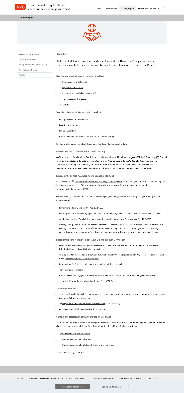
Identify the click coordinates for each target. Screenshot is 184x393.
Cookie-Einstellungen (111, 386)
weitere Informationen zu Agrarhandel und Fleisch (84, 281)
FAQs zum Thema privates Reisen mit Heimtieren (83, 303)
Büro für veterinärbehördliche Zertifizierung (78, 157)
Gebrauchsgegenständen (80, 275)
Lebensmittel (111, 8)
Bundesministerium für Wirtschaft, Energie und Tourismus (88, 345)
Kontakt (54, 378)
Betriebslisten (65, 264)
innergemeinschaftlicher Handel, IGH (82, 258)
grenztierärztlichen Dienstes (93, 309)
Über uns (63, 378)
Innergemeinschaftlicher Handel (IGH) (33, 65)
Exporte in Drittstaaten (27, 59)
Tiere (98, 8)
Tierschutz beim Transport (28, 70)
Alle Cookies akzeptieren (72, 386)
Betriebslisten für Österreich (74, 82)
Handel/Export (127, 8)
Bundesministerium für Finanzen (76, 339)
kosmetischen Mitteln (105, 275)
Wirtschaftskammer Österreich (76, 333)
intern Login (79, 378)
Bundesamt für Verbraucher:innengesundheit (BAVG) (98, 181)
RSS (70, 378)
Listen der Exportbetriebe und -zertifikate (87, 249)
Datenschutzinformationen (38, 378)
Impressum (21, 378)
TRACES (22, 75)
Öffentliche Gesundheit (148, 8)
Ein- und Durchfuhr (70, 294)
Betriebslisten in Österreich (29, 54)
